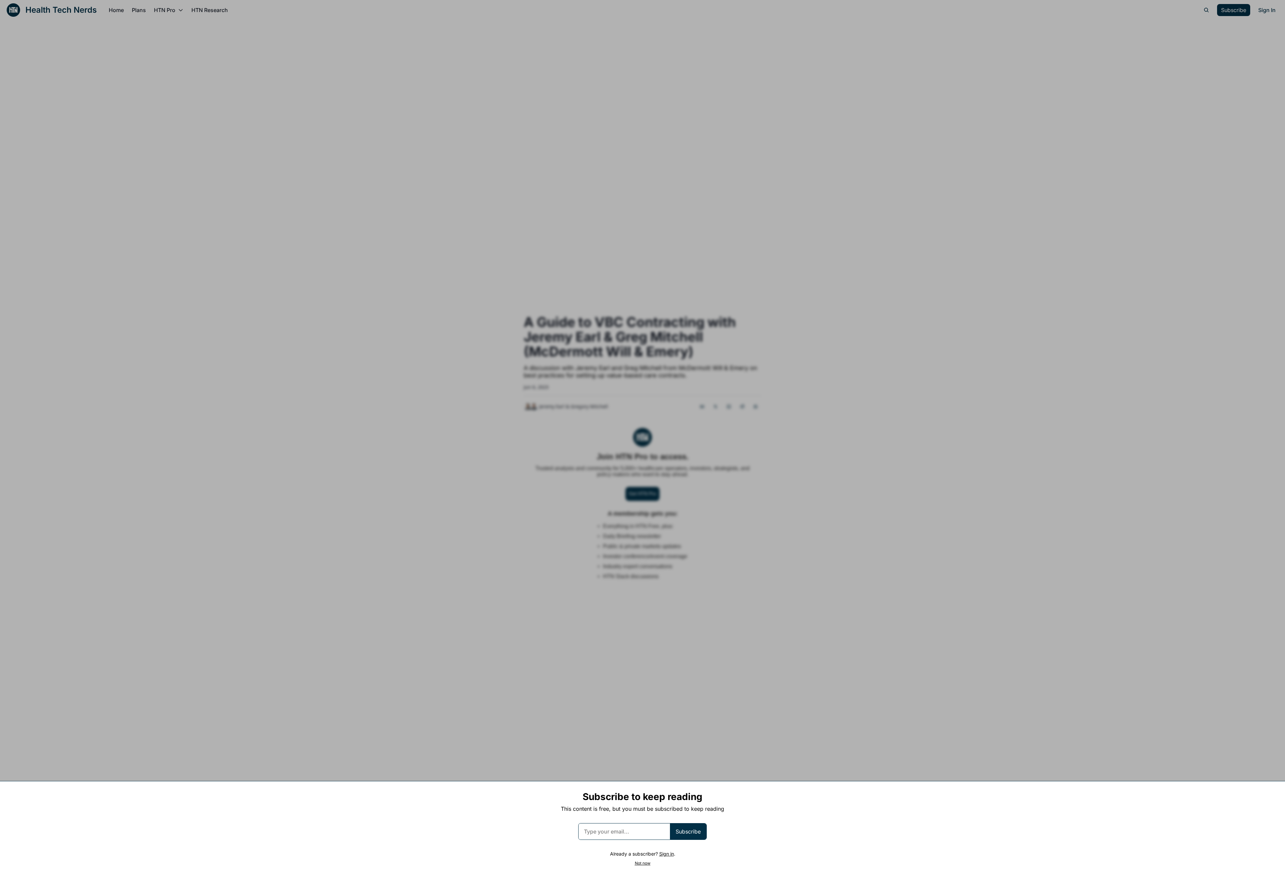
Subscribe (688, 831)
